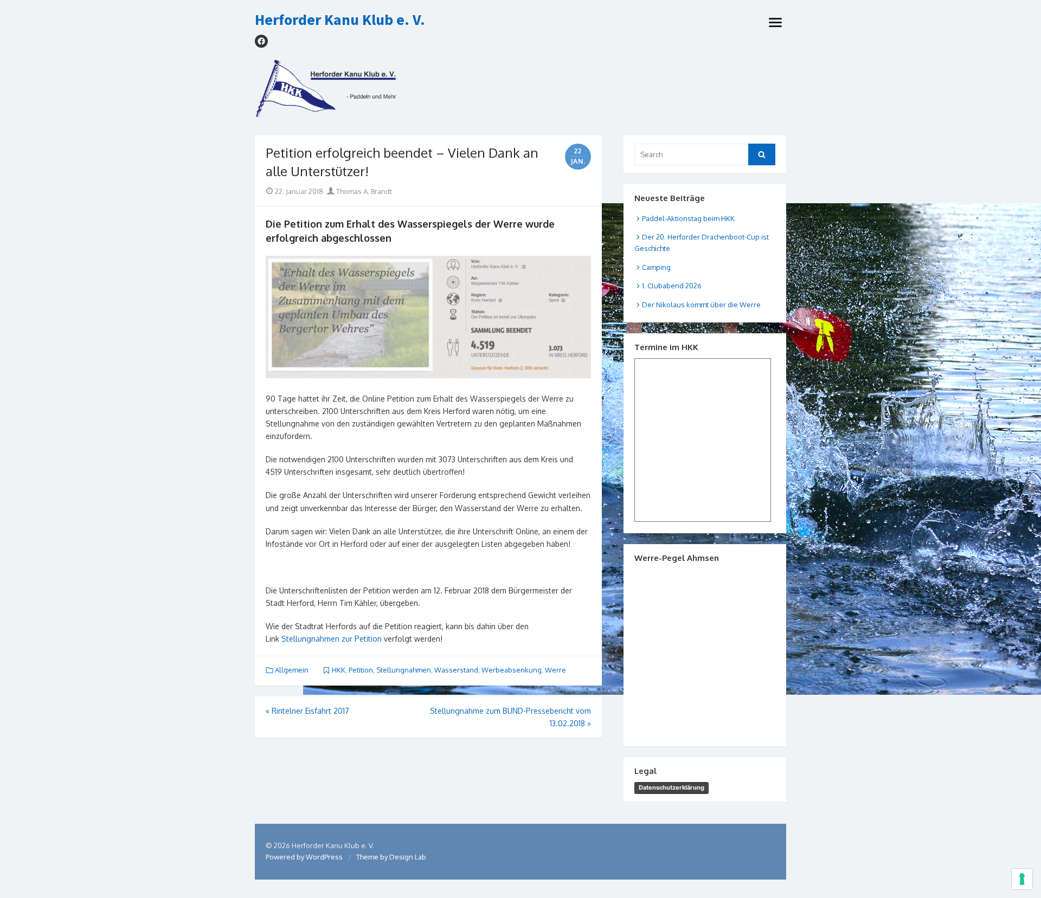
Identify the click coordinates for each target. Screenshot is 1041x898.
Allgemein (292, 670)
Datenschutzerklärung (671, 787)
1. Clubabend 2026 (672, 285)
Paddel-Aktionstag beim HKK (688, 218)
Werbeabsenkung (511, 670)
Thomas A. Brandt (363, 191)
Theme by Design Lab (391, 856)
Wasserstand (456, 670)
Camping (656, 267)
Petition (361, 670)
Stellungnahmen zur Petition (331, 638)
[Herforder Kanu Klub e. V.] (520, 92)
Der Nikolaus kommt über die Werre (701, 304)
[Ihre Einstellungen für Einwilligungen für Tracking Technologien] (1022, 879)
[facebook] (261, 41)
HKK (338, 670)
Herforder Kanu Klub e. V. (340, 20)
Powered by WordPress (304, 856)
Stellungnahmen (403, 670)
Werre (555, 670)
